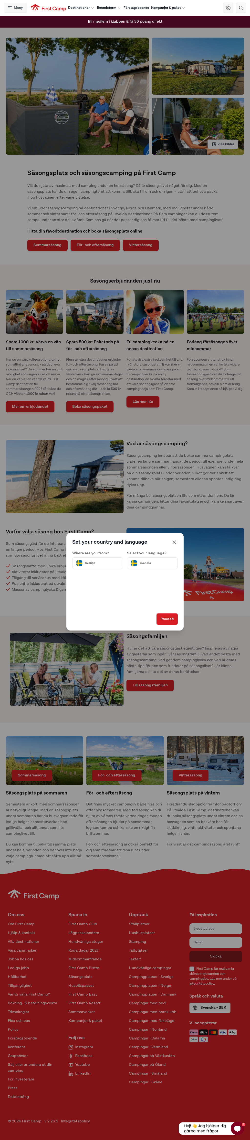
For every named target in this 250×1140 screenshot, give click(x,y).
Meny (18, 8)
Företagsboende (136, 8)
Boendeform (106, 8)
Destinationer (79, 8)
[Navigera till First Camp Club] (228, 8)
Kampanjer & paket (166, 8)
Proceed (167, 619)
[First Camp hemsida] (48, 7)
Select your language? (147, 553)
